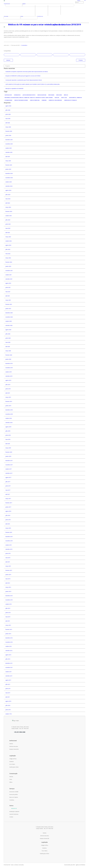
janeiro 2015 (8, 574)
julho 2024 (7, 194)
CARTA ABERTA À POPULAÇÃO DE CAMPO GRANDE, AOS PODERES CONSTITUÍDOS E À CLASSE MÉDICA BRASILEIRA (32, 84)
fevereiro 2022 (8, 262)
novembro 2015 (9, 540)
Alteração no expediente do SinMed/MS (14, 88)
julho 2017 (7, 481)
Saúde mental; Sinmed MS (75, 97)
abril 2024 (7, 203)
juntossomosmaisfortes (29, 94)
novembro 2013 (9, 600)
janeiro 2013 (8, 633)
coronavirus (17, 94)
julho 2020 (7, 334)
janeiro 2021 (8, 308)
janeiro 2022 (8, 266)
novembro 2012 (9, 642)
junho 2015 (8, 553)
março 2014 (8, 587)
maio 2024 (7, 198)
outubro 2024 (8, 182)
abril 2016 (7, 524)
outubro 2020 (8, 321)
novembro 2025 (9, 144)
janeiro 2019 (8, 405)
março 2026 (8, 127)
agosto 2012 (8, 654)
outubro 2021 (8, 274)
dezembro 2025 (9, 139)
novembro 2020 (9, 317)
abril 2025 (7, 156)
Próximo (81, 60)
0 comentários (24, 45)
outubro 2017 (8, 469)
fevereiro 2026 (8, 131)
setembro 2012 (8, 650)
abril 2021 (7, 296)
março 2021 (8, 300)
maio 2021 (7, 291)
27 (43, 24)
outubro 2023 (8, 215)
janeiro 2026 (8, 135)
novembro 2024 (9, 177)
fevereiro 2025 (8, 165)
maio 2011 (7, 692)
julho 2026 (7, 110)
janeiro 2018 (8, 456)
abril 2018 (7, 443)
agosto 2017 (8, 477)
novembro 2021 (9, 270)
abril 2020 (7, 346)
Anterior (8, 60)
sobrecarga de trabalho (70, 100)
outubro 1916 (8, 714)
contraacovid (8, 94)
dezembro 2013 (9, 595)
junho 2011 (8, 688)
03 (39, 24)
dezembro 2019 (9, 363)
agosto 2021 (8, 283)
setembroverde (8, 100)
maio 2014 (7, 578)
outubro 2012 (8, 646)
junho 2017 (8, 486)
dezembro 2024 (9, 173)
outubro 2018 (8, 418)
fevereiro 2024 (8, 211)
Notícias (48, 24)
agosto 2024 (8, 190)
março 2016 (8, 528)
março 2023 (8, 236)
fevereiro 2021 (8, 304)
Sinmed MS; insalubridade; (55, 100)
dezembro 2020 (9, 312)
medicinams (51, 94)
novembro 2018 (9, 414)
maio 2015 (7, 557)
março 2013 (8, 625)
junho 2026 (8, 114)
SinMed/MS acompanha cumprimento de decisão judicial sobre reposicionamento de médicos (26, 71)
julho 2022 (7, 249)
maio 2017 (7, 490)
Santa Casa (64, 97)
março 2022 (8, 258)
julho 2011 (7, 684)
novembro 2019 (9, 367)
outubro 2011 (8, 671)
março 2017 (8, 498)
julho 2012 (7, 659)
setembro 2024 (8, 186)
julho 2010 (7, 705)
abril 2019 (7, 393)
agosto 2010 (8, 701)
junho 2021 (8, 287)
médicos (66, 94)
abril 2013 (7, 621)
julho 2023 (7, 220)
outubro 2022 (8, 241)
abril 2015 (7, 562)
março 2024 (8, 207)
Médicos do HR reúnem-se (59, 24)
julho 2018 (7, 431)
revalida (57, 97)
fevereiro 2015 (8, 570)
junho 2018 (8, 435)
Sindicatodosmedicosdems (21, 100)
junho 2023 (8, 224)
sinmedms (44, 100)
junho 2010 (8, 709)
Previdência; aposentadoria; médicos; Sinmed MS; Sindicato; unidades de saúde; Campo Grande (29, 97)
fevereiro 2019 (8, 401)
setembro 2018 (8, 422)
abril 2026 (7, 122)
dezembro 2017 (9, 460)
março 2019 (8, 397)
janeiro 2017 (8, 507)
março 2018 (8, 448)
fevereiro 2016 (8, 532)
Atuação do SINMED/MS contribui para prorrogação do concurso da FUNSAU (22, 75)
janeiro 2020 (8, 359)
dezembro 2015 (9, 536)
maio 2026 (7, 118)
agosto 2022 (8, 245)
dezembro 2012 (9, 638)
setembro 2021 (8, 279)
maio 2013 (7, 616)
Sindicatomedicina (35, 100)
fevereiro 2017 (8, 502)
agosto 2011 (8, 680)
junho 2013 (8, 612)
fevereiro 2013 (8, 629)
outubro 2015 (8, 545)
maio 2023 (7, 228)
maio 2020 (7, 342)
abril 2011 (7, 697)
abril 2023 (7, 232)
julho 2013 (7, 608)
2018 (34, 24)
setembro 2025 (8, 152)
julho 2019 (7, 384)
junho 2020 (8, 338)
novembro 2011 (9, 667)
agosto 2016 (8, 511)
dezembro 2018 (9, 410)
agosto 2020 (8, 329)
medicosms (59, 94)
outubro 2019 (8, 372)
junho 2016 (8, 519)
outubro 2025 (8, 148)
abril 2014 (7, 583)
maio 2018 (7, 439)
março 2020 (8, 350)
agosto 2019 (8, 380)
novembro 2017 (9, 464)
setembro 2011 (8, 676)
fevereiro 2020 (8, 355)
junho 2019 (8, 388)
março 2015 (8, 566)
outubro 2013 (8, 604)
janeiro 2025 (8, 169)
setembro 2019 (8, 376)
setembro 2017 (8, 473)
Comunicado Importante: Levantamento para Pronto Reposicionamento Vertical (23, 80)
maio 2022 (7, 253)
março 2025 (8, 160)
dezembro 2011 (9, 663)
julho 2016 (7, 515)
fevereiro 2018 (8, 452)
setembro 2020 (8, 325)
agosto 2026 (8, 106)
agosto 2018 (8, 426)
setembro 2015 (8, 549)
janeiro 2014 (8, 591)
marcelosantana (42, 94)
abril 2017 (7, 494)
